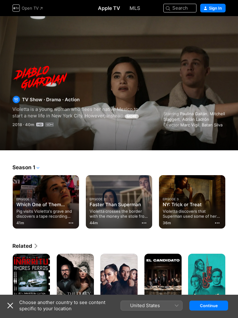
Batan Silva (212, 124)
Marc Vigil (189, 124)
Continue (209, 305)
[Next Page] (231, 201)
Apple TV (109, 8)
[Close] (10, 305)
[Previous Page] (6, 201)
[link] (25, 246)
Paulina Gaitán (193, 113)
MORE (132, 116)
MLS (135, 8)
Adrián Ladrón (195, 119)
